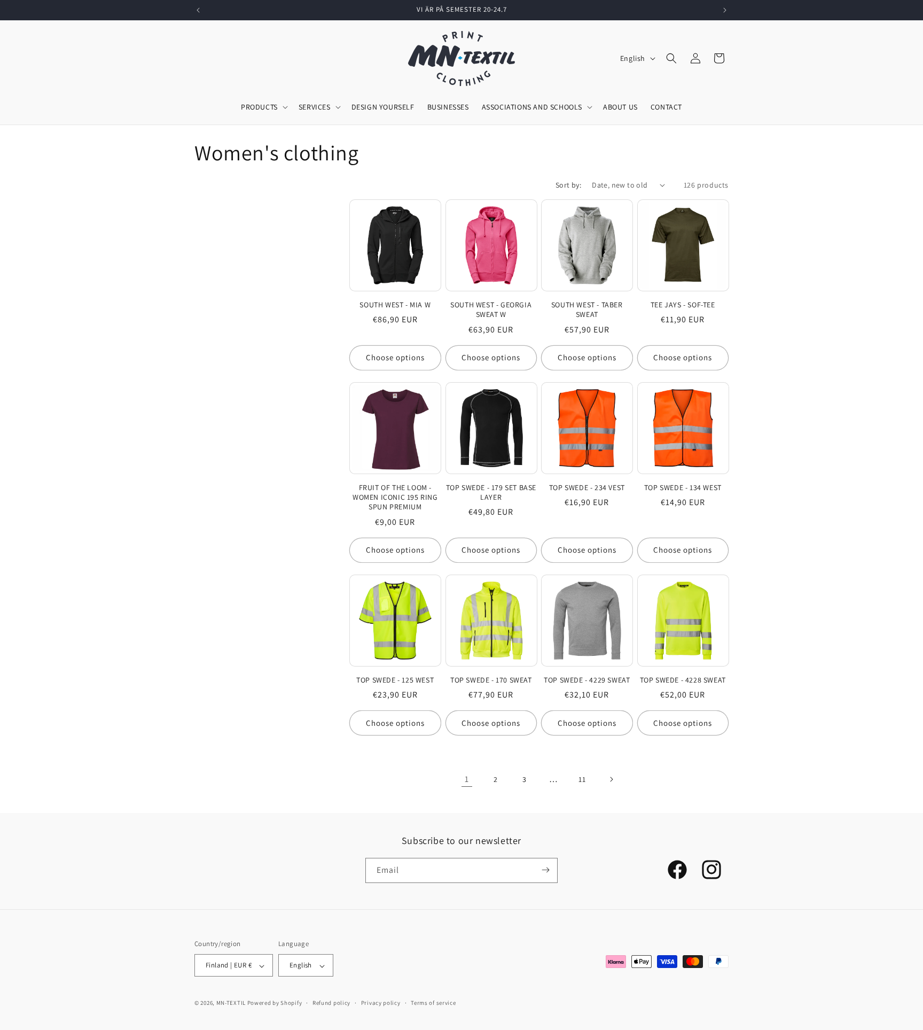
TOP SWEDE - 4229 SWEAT (587, 680)
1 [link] (467, 779)
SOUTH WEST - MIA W (395, 304)
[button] (671, 58)
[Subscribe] (545, 869)
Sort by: (568, 185)
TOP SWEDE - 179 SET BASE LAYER (491, 492)
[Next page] (611, 779)
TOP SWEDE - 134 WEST (683, 487)
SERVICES (315, 107)
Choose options (395, 357)
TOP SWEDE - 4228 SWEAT (683, 680)
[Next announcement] (725, 10)
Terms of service (433, 1002)
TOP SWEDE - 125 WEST (395, 680)
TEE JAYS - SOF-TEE (683, 304)
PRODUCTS (259, 107)
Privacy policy (381, 1002)
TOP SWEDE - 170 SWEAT (491, 680)
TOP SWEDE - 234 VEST (587, 487)
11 (581, 779)
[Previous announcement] (198, 10)
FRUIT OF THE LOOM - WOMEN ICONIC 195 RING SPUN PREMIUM (395, 497)
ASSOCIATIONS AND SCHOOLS (532, 107)
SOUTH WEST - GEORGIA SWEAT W (490, 309)
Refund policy (331, 1002)
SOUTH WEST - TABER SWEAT (587, 309)
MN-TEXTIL (231, 1003)
